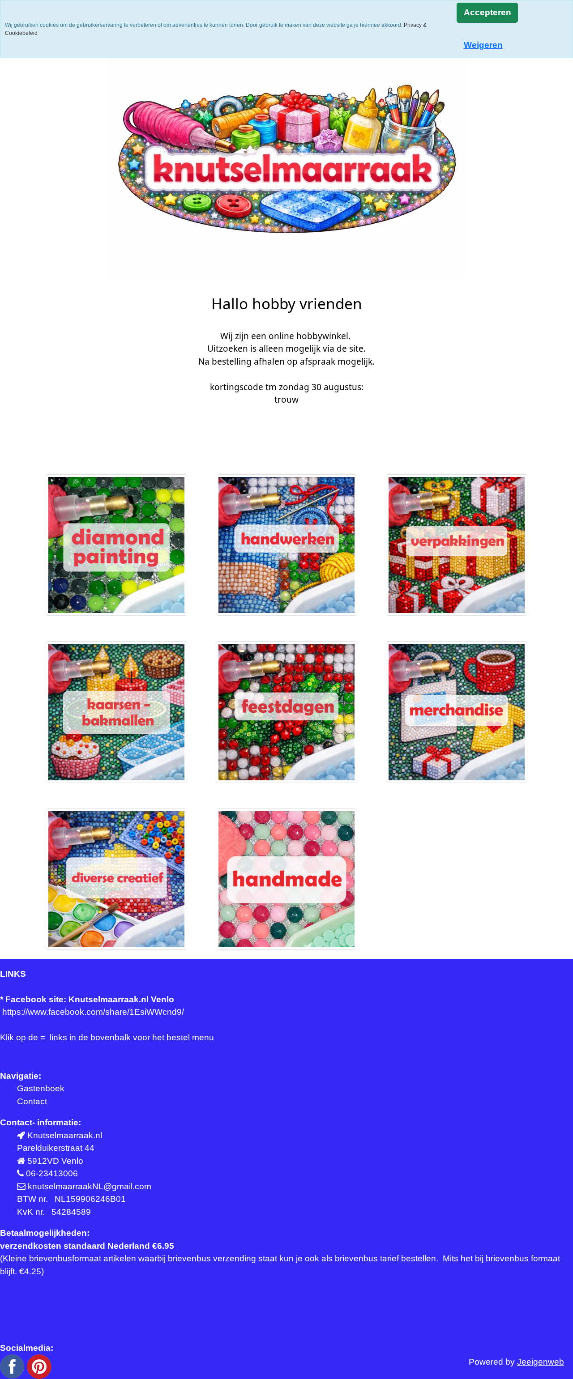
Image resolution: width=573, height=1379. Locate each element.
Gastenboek (40, 1088)
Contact (32, 1101)
